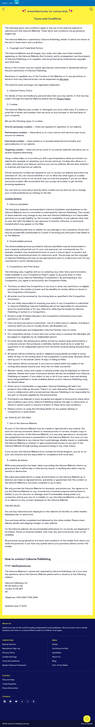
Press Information (10, 688)
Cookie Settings (9, 656)
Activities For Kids (60, 648)
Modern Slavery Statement (14, 665)
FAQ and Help (8, 679)
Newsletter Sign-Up (11, 648)
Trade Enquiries (9, 683)
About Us (56, 656)
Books (55, 644)
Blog (54, 661)
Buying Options (9, 644)
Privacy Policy (63, 98)
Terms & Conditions (11, 661)
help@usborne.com (21, 565)
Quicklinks (56, 652)
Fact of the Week (60, 665)
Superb (90, 723)
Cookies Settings (13, 198)
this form (64, 79)
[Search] (91, 9)
